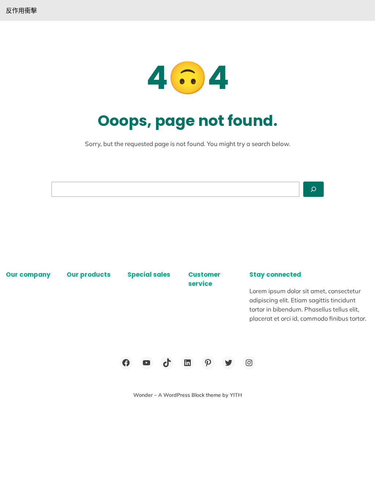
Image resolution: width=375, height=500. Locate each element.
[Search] (313, 189)
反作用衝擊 (21, 10)
